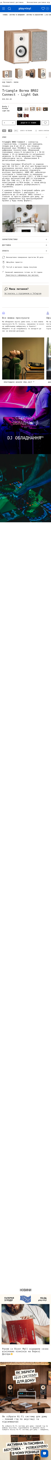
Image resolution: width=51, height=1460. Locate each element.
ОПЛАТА (5, 251)
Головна (5, 15)
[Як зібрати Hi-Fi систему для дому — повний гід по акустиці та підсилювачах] (25, 1387)
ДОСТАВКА (6, 245)
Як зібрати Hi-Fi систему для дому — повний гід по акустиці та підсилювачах (24, 1419)
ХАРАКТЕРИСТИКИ (9, 239)
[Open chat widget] (44, 1453)
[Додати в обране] (45, 122)
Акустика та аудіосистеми (35, 15)
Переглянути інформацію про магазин (22, 275)
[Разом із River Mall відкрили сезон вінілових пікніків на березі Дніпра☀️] (25, 1319)
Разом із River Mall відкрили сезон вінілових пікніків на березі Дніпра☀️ (25, 1351)
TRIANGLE (6, 86)
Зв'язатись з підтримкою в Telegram (22, 293)
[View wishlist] (43, 8)
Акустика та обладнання (17, 15)
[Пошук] (9, 8)
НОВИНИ (25, 1290)
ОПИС (4, 137)
